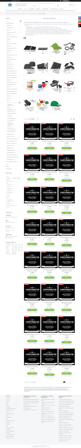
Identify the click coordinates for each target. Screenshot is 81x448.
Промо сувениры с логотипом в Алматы (66, 173)
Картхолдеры (9, 64)
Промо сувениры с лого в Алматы (49, 205)
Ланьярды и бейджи (11, 59)
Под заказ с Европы (11, 102)
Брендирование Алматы (46, 407)
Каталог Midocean (10, 152)
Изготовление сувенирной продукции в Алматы (32, 270)
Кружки (8, 45)
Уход (8, 100)
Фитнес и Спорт (10, 111)
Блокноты (9, 34)
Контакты (38, 8)
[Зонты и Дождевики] (69, 67)
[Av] (43, 48)
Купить (32, 148)
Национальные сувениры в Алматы (49, 367)
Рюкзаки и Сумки (10, 32)
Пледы (8, 39)
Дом (7, 425)
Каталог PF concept (11, 143)
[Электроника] (29, 105)
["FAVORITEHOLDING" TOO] (10, 5)
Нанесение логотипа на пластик (47, 411)
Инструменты (9, 68)
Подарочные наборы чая (12, 157)
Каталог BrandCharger (11, 93)
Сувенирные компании (66, 366)
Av (7, 107)
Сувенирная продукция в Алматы (32, 172)
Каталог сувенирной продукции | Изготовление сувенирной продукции (21, 13)
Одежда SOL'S (9, 136)
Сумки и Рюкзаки (10, 113)
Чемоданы (9, 57)
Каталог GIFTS (10, 145)
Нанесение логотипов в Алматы (65, 435)
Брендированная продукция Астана (30, 409)
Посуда (8, 95)
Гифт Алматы (26, 404)
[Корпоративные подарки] (56, 86)
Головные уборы (10, 131)
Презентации (45, 8)
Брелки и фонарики (10, 427)
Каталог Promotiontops (11, 138)
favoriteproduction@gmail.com (13, 236)
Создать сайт (14, 0)
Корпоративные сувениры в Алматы (66, 238)
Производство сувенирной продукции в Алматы (66, 270)
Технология (8, 398)
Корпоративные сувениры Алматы (30, 406)
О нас (7, 164)
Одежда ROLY (9, 134)
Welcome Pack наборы (11, 77)
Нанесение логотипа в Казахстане (66, 437)
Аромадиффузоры (10, 84)
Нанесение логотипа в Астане (65, 439)
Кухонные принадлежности (10, 109)
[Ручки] (43, 67)
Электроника (9, 23)
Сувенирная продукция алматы (49, 141)
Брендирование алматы (63, 440)
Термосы (8, 50)
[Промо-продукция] (43, 105)
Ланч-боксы (9, 66)
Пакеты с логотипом (11, 75)
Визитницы (8, 422)
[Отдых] (69, 86)
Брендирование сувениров (49, 334)
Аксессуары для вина (11, 70)
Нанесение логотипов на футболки (48, 419)
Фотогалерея (8, 168)
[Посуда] (43, 86)
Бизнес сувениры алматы (64, 410)
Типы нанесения (53, 8)
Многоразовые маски (10, 434)
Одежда (8, 25)
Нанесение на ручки (45, 409)
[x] (25, 38)
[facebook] (24, 38)
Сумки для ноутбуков (11, 73)
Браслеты (9, 98)
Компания (31, 8)
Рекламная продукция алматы (65, 417)
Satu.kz (46, 445)
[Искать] (58, 5)
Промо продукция (27, 408)
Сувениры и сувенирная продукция (66, 429)
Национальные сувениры (32, 366)
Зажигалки (8, 432)
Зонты (8, 41)
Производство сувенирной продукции (32, 302)
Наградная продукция (11, 91)
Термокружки (9, 27)
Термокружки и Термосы (11, 408)
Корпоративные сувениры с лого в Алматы (66, 205)
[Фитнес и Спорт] (69, 48)
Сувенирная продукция (32, 141)
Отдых (8, 126)
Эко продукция (10, 120)
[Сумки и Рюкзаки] (29, 67)
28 (70, 382)
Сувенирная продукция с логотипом (49, 302)
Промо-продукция (10, 129)
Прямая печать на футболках (47, 416)
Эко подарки (8, 406)
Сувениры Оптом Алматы (64, 431)
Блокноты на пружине (11, 36)
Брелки (8, 61)
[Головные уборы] (56, 105)
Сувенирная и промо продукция (65, 404)
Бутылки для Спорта (11, 55)
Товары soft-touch (9, 438)
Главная (20, 8)
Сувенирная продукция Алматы (32, 334)
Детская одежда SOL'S (11, 141)
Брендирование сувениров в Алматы (66, 335)
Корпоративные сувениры (49, 237)
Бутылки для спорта (10, 413)
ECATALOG (61, 8)
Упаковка (8, 79)
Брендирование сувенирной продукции (31, 399)
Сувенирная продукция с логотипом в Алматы (66, 302)
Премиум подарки (10, 150)
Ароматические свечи (11, 89)
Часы (8, 52)
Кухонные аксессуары (11, 43)
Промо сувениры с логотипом (49, 172)
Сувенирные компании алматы (65, 425)
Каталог (25, 8)
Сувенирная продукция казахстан (65, 416)
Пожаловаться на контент (45, 446)
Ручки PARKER (9, 159)
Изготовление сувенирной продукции (49, 270)
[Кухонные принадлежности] (56, 48)
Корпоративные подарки (10, 124)
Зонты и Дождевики (11, 118)
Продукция (9, 147)
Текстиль (8, 399)
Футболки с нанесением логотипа (48, 417)
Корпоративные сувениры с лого (32, 237)
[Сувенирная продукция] (29, 48)
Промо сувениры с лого (32, 205)
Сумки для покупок (10, 48)
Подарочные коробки (11, 82)
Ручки (8, 30)
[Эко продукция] (29, 86)
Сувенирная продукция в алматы (66, 141)
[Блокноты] (56, 67)
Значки (8, 86)
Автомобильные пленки (11, 161)
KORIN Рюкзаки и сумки (11, 154)
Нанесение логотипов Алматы (65, 424)
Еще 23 (9, 194)
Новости (7, 166)
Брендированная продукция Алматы (30, 402)
